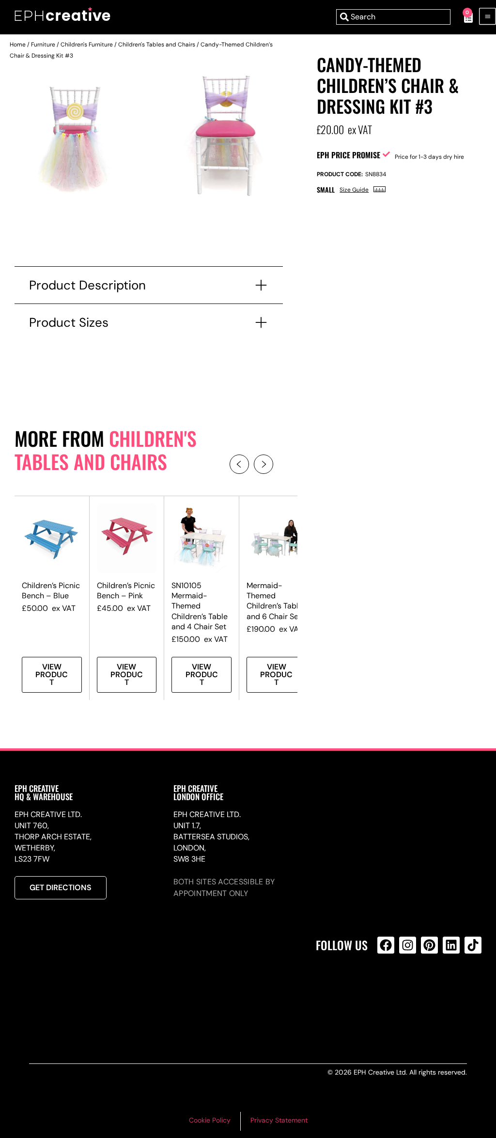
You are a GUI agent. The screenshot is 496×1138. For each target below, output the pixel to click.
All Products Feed (388, 986)
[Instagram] (407, 945)
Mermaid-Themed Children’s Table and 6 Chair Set (275, 600)
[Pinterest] (429, 945)
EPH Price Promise (348, 155)
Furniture (43, 44)
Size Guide (354, 190)
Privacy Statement (279, 1120)
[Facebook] (385, 945)
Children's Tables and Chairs (156, 44)
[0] (463, 17)
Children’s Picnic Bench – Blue (51, 590)
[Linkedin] (451, 945)
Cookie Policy (210, 1120)
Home (18, 44)
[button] (239, 464)
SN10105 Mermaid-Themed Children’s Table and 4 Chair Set (199, 606)
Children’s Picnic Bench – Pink (126, 590)
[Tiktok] (473, 945)
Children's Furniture (87, 44)
